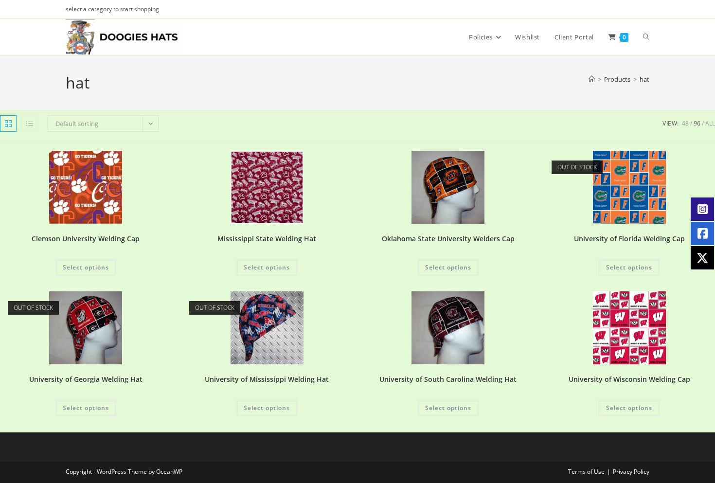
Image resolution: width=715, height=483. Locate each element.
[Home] (592, 79)
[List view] (29, 123)
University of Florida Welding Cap (629, 238)
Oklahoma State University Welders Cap (448, 238)
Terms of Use (586, 471)
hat (644, 79)
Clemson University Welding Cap (86, 238)
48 (685, 123)
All (710, 123)
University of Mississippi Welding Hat (267, 379)
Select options (86, 267)
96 (697, 123)
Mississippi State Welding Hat (266, 238)
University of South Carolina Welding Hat (448, 379)
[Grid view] (8, 123)
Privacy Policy (631, 471)
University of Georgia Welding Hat (86, 379)
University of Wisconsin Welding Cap (629, 379)
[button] (141, 162)
